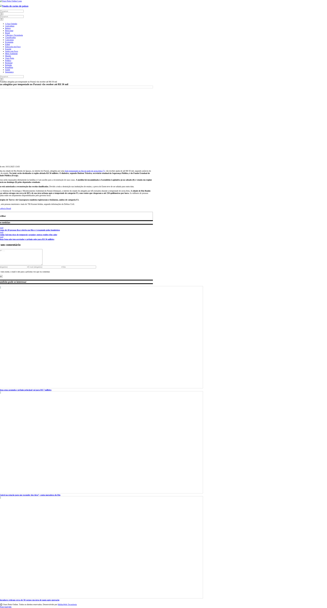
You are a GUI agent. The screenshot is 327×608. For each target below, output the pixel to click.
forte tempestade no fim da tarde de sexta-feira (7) (85, 171)
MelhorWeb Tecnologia (67, 604)
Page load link (5, 607)
